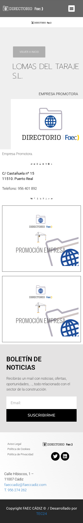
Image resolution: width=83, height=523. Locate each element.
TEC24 (41, 514)
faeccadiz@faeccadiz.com (25, 485)
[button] (71, 8)
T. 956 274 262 (15, 490)
